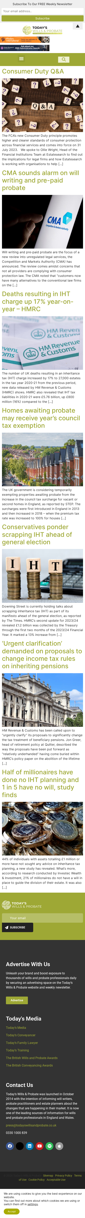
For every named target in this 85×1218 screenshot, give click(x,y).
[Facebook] (10, 1146)
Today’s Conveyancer (20, 1035)
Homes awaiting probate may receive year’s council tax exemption (41, 418)
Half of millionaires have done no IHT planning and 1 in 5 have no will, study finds (40, 783)
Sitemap (48, 1175)
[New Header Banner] (24, 50)
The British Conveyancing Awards (29, 1065)
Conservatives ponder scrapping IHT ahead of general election (37, 534)
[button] (21, 58)
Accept (12, 1211)
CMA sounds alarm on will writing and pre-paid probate (40, 180)
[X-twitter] (20, 1146)
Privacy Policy (63, 1175)
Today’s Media (16, 1028)
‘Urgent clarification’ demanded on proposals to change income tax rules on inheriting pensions (42, 655)
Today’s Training (17, 1050)
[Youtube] (39, 1146)
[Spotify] (49, 1146)
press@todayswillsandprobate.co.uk (31, 1125)
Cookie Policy (36, 1179)
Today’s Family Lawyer (22, 1043)
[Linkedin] (30, 1146)
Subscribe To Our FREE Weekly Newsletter (42, 4)
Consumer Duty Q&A (33, 71)
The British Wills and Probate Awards (32, 1058)
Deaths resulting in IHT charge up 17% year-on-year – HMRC (38, 301)
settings (32, 1204)
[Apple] (59, 1146)
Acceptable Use (56, 1179)
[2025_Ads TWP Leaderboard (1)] (24, 42)
